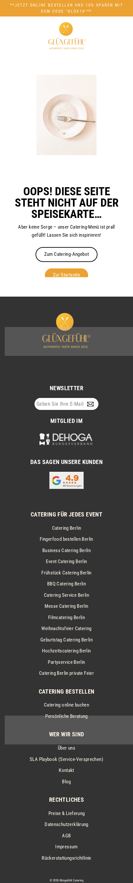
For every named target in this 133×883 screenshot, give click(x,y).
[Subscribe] (91, 404)
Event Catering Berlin (66, 561)
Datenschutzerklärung (66, 824)
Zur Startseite (66, 275)
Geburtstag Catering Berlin (66, 640)
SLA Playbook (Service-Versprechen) (66, 759)
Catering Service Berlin (66, 595)
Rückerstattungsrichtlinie (66, 858)
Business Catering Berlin (66, 550)
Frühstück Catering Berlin (66, 573)
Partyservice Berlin (66, 662)
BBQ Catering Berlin (66, 584)
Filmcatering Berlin (66, 617)
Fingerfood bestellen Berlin (66, 539)
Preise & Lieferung (66, 813)
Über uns (66, 748)
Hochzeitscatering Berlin (66, 651)
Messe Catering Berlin (66, 606)
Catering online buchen (66, 705)
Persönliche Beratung (66, 716)
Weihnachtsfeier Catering (66, 628)
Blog (66, 782)
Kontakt (66, 770)
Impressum (66, 847)
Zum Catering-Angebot (66, 254)
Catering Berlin (66, 528)
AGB (66, 836)
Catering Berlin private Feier (66, 673)
